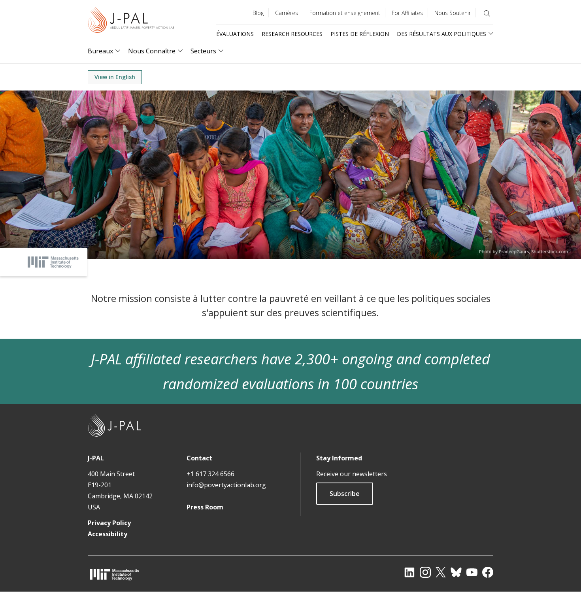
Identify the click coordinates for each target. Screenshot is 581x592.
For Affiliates (407, 13)
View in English (114, 77)
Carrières (286, 13)
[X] (441, 572)
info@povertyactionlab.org (226, 485)
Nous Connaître (151, 51)
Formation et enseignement (344, 13)
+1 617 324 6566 (210, 473)
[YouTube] (471, 572)
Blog (258, 13)
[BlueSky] (456, 572)
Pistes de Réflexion (359, 34)
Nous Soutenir (452, 13)
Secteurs (203, 51)
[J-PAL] (131, 21)
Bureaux (100, 51)
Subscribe (345, 493)
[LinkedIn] (409, 572)
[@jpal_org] (425, 572)
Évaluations (235, 34)
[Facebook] (487, 572)
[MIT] (114, 574)
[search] (487, 13)
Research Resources (292, 34)
